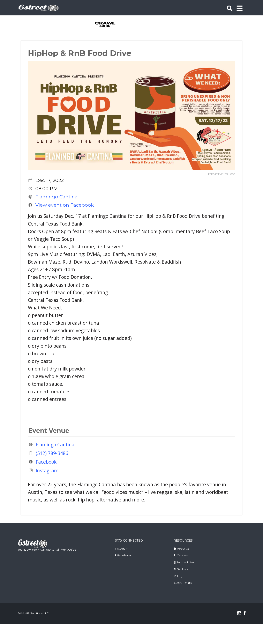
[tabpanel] (107, 25)
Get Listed (183, 569)
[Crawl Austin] (107, 25)
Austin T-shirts (182, 583)
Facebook (46, 461)
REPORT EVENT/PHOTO (221, 174)
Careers (182, 555)
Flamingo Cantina (56, 197)
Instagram (47, 470)
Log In (181, 576)
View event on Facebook (64, 205)
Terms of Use (185, 562)
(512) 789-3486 (52, 453)
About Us (183, 548)
